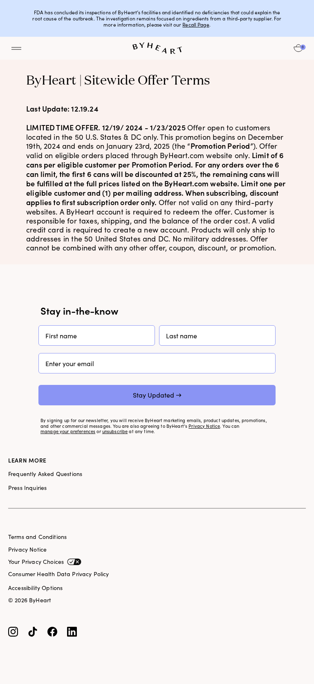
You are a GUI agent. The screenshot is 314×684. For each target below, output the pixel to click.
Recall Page (195, 25)
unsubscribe (115, 431)
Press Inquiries (27, 488)
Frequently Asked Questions (45, 474)
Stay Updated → (157, 395)
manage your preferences (67, 431)
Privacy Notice (204, 426)
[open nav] (16, 48)
